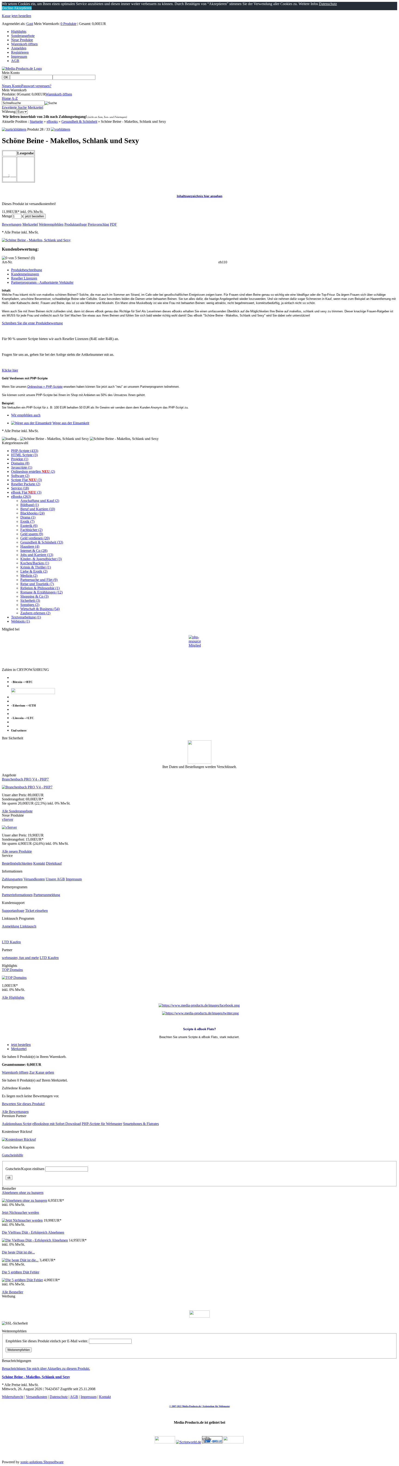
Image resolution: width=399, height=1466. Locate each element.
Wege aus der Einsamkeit (70, 423)
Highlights (18, 32)
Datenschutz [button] (328, 4)
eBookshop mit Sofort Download (56, 1124)
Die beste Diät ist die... (18, 1252)
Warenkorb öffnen (24, 44)
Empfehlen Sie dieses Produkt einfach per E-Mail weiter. (47, 1341)
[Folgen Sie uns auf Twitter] (200, 1013)
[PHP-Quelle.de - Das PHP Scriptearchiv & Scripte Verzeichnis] (212, 1442)
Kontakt (39, 863)
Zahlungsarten (12, 879)
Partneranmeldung (46, 895)
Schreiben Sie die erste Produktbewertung (32, 323)
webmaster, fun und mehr (20, 958)
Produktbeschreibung (26, 270)
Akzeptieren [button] (22, 8)
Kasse (6, 16)
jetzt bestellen (21, 16)
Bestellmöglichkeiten (17, 863)
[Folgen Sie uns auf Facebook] (199, 1005)
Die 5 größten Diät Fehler (20, 1272)
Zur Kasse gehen (41, 1072)
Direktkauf (54, 863)
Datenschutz (59, 1397)
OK (6, 77)
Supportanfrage (13, 911)
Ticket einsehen (36, 911)
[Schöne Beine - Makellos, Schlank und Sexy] (36, 240)
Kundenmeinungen (25, 274)
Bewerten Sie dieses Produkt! (23, 1104)
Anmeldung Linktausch (19, 926)
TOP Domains (12, 970)
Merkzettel (35, 107)
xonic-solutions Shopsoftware (41, 1462)
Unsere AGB (55, 879)
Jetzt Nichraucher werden (20, 1212)
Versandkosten (34, 879)
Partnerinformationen (17, 895)
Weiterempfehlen (18, 1350)
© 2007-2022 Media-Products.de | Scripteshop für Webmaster (199, 1406)
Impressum (19, 56)
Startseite (36, 121)
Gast (29, 24)
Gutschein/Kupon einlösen (25, 1169)
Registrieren (20, 52)
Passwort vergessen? (36, 86)
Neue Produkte (22, 40)
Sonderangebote (23, 36)
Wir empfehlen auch (25, 415)
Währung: (9, 112)
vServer (7, 819)
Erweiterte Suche (14, 107)
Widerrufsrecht (12, 1397)
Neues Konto (11, 86)
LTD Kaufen (11, 942)
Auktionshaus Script (16, 1124)
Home (6, 98)
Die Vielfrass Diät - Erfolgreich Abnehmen (33, 1232)
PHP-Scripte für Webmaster (102, 1124)
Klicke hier (10, 370)
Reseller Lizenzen (24, 278)
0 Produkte (68, 24)
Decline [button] (7, 8)
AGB (15, 61)
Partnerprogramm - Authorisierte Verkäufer (42, 282)
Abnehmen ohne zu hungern (22, 1193)
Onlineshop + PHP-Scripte (45, 386)
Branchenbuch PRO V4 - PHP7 (25, 779)
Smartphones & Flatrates (141, 1124)
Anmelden (18, 48)
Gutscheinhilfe (12, 1155)
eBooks (52, 121)
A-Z (15, 98)
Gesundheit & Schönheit (79, 121)
